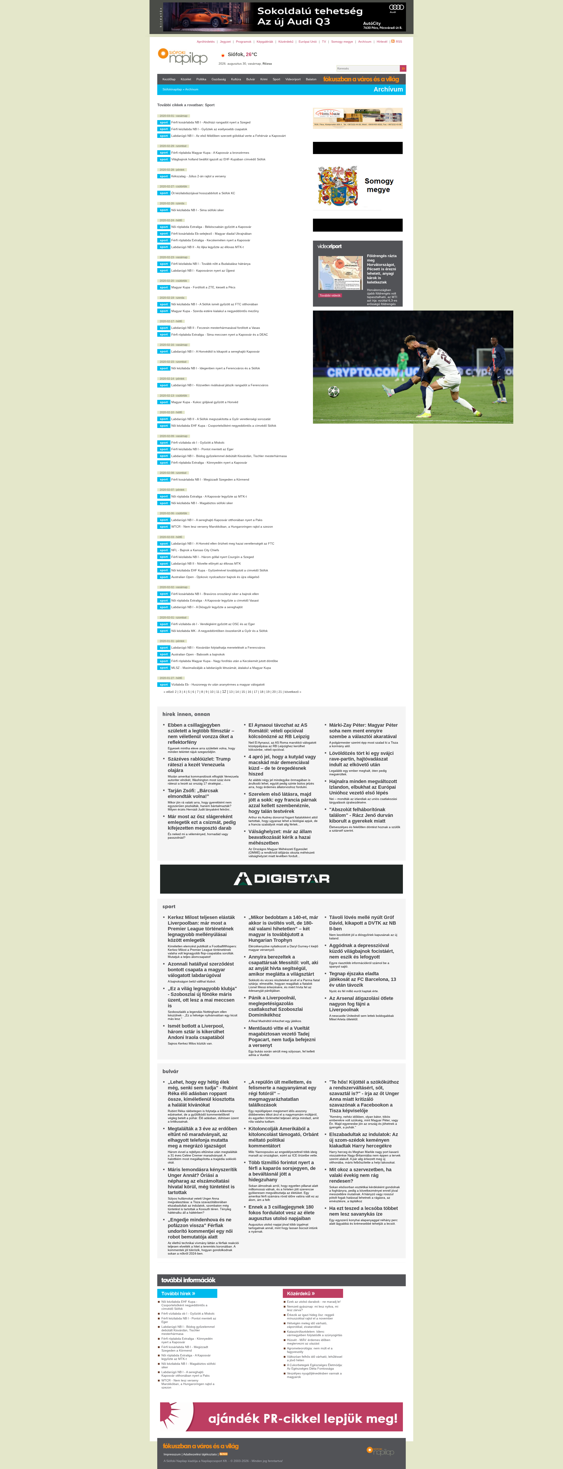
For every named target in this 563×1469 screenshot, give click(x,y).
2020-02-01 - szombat (173, 617)
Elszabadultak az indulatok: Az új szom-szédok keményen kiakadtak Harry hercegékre (363, 1140)
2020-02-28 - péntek (172, 169)
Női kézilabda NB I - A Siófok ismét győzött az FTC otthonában (214, 304)
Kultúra (236, 79)
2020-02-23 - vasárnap (173, 257)
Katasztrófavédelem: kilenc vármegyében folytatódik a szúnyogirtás (314, 1333)
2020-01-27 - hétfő (171, 678)
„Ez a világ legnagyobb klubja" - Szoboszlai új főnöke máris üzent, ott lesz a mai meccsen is (202, 997)
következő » (293, 691)
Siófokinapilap (172, 89)
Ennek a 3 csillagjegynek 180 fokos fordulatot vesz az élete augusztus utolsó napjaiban (281, 1212)
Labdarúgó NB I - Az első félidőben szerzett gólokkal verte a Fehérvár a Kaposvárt (228, 135)
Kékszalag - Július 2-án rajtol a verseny (198, 176)
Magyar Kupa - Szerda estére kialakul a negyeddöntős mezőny (215, 311)
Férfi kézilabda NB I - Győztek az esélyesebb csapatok (209, 129)
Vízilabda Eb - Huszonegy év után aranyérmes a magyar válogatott (218, 684)
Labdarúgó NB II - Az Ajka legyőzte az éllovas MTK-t (207, 247)
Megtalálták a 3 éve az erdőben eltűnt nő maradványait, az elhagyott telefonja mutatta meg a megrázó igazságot (202, 1137)
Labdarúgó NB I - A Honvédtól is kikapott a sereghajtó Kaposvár (215, 351)
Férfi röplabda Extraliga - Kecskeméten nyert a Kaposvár (210, 240)
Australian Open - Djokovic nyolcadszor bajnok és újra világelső (215, 577)
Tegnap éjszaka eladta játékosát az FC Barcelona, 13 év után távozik (362, 979)
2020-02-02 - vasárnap (173, 587)
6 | (194, 691)
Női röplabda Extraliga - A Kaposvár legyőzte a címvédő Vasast (215, 600)
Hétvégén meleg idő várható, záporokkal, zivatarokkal (307, 1324)
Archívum (364, 41)
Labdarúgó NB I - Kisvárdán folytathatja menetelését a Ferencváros (218, 647)
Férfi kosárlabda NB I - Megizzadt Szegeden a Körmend (210, 479)
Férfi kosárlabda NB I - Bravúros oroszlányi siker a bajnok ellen (215, 594)
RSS (399, 41)
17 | (257, 691)
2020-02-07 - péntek (172, 489)
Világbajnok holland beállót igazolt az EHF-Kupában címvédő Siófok (218, 159)
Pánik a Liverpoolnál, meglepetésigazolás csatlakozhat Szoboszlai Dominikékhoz (276, 1006)
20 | (275, 691)
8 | (203, 691)
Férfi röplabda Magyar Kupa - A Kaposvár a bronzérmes (210, 152)
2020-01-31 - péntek (172, 641)
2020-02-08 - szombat (173, 472)
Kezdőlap (169, 79)
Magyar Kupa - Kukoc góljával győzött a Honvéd (204, 402)
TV (324, 41)
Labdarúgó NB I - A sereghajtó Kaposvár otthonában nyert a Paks (216, 520)
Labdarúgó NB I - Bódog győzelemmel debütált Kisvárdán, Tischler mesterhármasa (229, 456)
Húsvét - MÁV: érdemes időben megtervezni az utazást (308, 1341)
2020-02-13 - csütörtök (173, 395)
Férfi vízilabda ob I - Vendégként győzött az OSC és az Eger (213, 624)
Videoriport (293, 79)
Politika (201, 79)
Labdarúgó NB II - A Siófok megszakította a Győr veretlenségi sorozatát (221, 419)
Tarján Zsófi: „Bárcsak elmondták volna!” (193, 793)
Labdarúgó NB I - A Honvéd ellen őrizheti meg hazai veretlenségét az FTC (222, 543)
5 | (190, 691)
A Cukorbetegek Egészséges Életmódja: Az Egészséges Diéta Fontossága (315, 1366)
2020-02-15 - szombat (173, 361)
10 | (213, 691)
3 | (181, 691)
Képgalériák (265, 41)
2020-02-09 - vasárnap (173, 436)
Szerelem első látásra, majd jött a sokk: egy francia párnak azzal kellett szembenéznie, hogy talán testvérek (283, 802)
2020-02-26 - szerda (172, 203)
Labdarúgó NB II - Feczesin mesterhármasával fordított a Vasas (215, 327)
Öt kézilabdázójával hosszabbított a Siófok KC (203, 193)
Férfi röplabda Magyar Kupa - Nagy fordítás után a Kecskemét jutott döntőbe (224, 661)
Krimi (263, 79)
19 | (269, 691)
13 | (232, 691)
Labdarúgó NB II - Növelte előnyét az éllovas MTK (206, 563)
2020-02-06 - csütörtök (173, 513)
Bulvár (250, 79)
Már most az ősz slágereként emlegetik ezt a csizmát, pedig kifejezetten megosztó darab (202, 822)
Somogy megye (342, 41)
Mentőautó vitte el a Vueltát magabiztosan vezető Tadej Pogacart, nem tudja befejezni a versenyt (282, 1036)
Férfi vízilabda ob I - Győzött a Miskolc (198, 442)
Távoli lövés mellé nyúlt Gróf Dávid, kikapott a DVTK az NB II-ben (362, 923)
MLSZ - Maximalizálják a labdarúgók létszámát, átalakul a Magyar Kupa (221, 668)
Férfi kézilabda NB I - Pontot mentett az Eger (202, 449)
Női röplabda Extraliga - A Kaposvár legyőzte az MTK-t (209, 496)
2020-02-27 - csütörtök (173, 186)
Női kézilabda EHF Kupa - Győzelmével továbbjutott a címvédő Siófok (219, 570)
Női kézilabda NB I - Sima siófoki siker (197, 210)
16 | (251, 691)
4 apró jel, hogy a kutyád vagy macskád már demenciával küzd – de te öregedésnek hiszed (282, 765)
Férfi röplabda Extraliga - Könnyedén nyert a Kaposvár (209, 462)
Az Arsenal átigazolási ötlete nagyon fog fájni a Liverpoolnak (361, 1003)
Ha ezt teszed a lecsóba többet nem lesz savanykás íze (363, 1211)
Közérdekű (285, 41)
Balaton (311, 79)
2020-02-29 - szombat (173, 146)
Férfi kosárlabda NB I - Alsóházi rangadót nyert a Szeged (210, 122)
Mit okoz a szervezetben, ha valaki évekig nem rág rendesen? (360, 1175)
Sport (276, 79)
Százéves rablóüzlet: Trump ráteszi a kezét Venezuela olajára (199, 764)
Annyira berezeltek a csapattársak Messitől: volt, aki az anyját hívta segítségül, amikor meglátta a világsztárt (283, 965)
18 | (263, 691)
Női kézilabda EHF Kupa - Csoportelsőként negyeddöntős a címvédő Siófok (223, 425)
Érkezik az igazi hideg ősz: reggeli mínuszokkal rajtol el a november (310, 1316)
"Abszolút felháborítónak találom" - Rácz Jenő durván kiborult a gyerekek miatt (361, 815)
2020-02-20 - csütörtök (173, 280)
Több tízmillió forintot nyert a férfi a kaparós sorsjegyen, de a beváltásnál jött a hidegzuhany (282, 1171)
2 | (177, 691)
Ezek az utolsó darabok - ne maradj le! (314, 1301)
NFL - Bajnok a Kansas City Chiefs (195, 550)
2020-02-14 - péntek (172, 378)
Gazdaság (219, 79)
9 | (208, 691)
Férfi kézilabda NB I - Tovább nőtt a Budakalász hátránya (210, 263)
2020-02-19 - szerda (172, 297)
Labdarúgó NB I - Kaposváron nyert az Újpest (203, 270)
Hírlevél (382, 41)
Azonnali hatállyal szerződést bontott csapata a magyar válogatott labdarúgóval (201, 969)
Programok (243, 41)
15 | (244, 691)
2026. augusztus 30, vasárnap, (245, 63)
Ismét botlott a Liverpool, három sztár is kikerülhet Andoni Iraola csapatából (196, 1031)
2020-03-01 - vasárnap (173, 115)
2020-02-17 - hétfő (171, 321)
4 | (186, 691)
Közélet (186, 79)
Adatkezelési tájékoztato (200, 1454)
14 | (238, 691)
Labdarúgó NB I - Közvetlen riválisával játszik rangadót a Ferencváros (219, 385)
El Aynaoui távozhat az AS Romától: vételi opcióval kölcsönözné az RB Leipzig (279, 730)
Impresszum (172, 1454)
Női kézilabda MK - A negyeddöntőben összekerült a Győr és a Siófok (219, 631)
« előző (169, 691)
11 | (219, 691)
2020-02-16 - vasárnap (173, 344)
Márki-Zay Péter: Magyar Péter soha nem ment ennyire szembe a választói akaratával (363, 730)
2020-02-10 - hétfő (171, 412)
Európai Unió (308, 41)
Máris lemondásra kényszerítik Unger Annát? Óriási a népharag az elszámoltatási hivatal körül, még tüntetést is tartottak (202, 1181)
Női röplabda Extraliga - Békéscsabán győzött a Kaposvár (211, 227)
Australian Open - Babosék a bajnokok (198, 654)
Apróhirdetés (206, 41)
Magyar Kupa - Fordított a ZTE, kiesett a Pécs (203, 287)
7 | (199, 691)
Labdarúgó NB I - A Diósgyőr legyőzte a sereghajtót (207, 607)
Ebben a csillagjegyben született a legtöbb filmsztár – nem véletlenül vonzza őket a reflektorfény (201, 733)
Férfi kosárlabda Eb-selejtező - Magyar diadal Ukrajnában (211, 233)
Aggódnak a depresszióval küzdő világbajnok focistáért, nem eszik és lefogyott (361, 951)
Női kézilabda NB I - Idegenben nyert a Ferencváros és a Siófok (215, 368)
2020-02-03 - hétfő (171, 537)
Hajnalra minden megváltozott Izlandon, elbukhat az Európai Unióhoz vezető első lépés (363, 787)
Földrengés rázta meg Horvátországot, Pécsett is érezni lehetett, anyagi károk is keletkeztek (382, 269)
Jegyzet (225, 41)
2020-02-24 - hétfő (171, 220)
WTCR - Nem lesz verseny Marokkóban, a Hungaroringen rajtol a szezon (222, 526)
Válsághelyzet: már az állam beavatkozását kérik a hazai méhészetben (280, 837)
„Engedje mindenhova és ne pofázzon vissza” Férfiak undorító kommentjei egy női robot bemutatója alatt (200, 1228)
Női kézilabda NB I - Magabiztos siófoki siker (202, 503)
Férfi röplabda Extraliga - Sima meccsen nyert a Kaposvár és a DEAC (219, 334)
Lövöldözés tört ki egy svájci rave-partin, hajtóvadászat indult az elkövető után (361, 758)
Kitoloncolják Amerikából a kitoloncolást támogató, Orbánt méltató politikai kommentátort (283, 1137)
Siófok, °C (242, 54)
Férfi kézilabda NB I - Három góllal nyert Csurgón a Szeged (212, 557)
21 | (281, 691)
